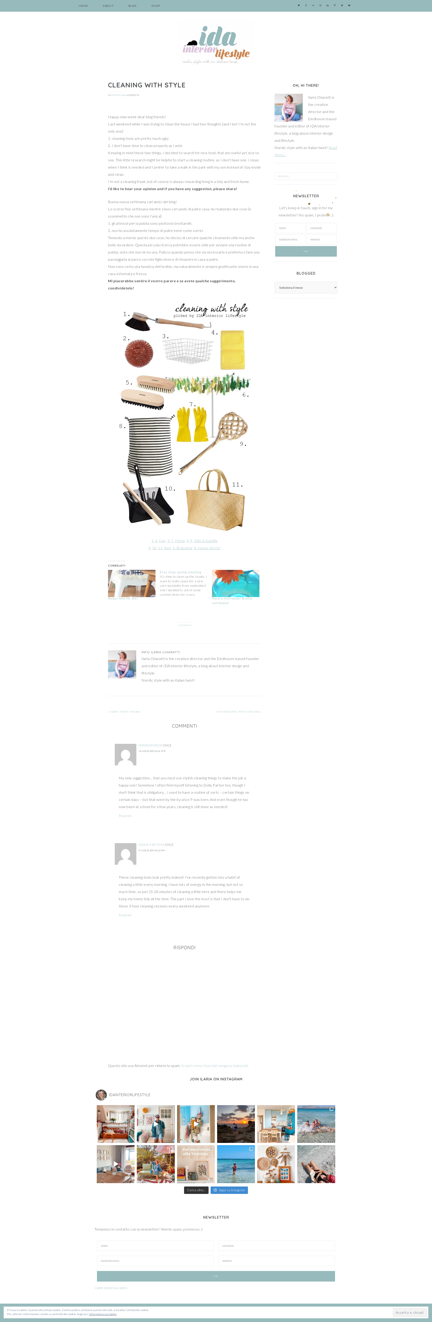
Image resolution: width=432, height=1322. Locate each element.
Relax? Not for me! (123, 598)
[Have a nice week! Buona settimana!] (235, 583)
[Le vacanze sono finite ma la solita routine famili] (196, 1124)
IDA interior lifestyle (216, 42)
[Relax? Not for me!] (131, 583)
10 (154, 548)
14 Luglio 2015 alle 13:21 (152, 751)
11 (160, 548)
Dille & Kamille (206, 540)
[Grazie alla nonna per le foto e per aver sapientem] (316, 1124)
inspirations (118, 95)
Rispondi (125, 816)
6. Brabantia (182, 548)
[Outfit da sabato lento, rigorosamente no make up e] (156, 1124)
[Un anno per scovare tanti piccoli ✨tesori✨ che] (196, 1164)
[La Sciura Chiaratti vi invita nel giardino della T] (156, 1164)
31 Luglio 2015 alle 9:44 (152, 850)
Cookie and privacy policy (111, 1288)
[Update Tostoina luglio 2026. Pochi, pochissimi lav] (276, 1124)
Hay (162, 540)
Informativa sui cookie (103, 1314)
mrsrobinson (151, 745)
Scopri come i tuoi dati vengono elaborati (214, 1065)
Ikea (167, 548)
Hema (180, 540)
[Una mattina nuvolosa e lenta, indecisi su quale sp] (116, 1164)
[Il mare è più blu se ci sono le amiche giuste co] (316, 1164)
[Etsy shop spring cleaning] (186, 583)
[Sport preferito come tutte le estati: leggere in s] (236, 1164)
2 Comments (185, 625)
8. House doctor (207, 548)
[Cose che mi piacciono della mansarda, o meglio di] (116, 1124)
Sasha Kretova (152, 845)
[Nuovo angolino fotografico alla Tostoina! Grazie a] (276, 1164)
